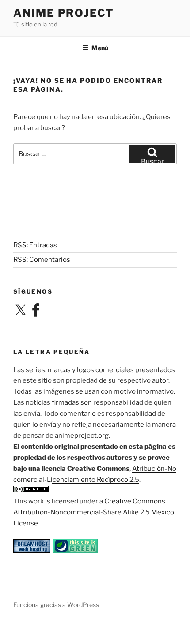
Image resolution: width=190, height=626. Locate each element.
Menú (99, 48)
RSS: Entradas (35, 245)
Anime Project (63, 13)
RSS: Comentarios (41, 260)
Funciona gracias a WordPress (56, 604)
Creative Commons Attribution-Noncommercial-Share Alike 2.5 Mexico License (93, 512)
